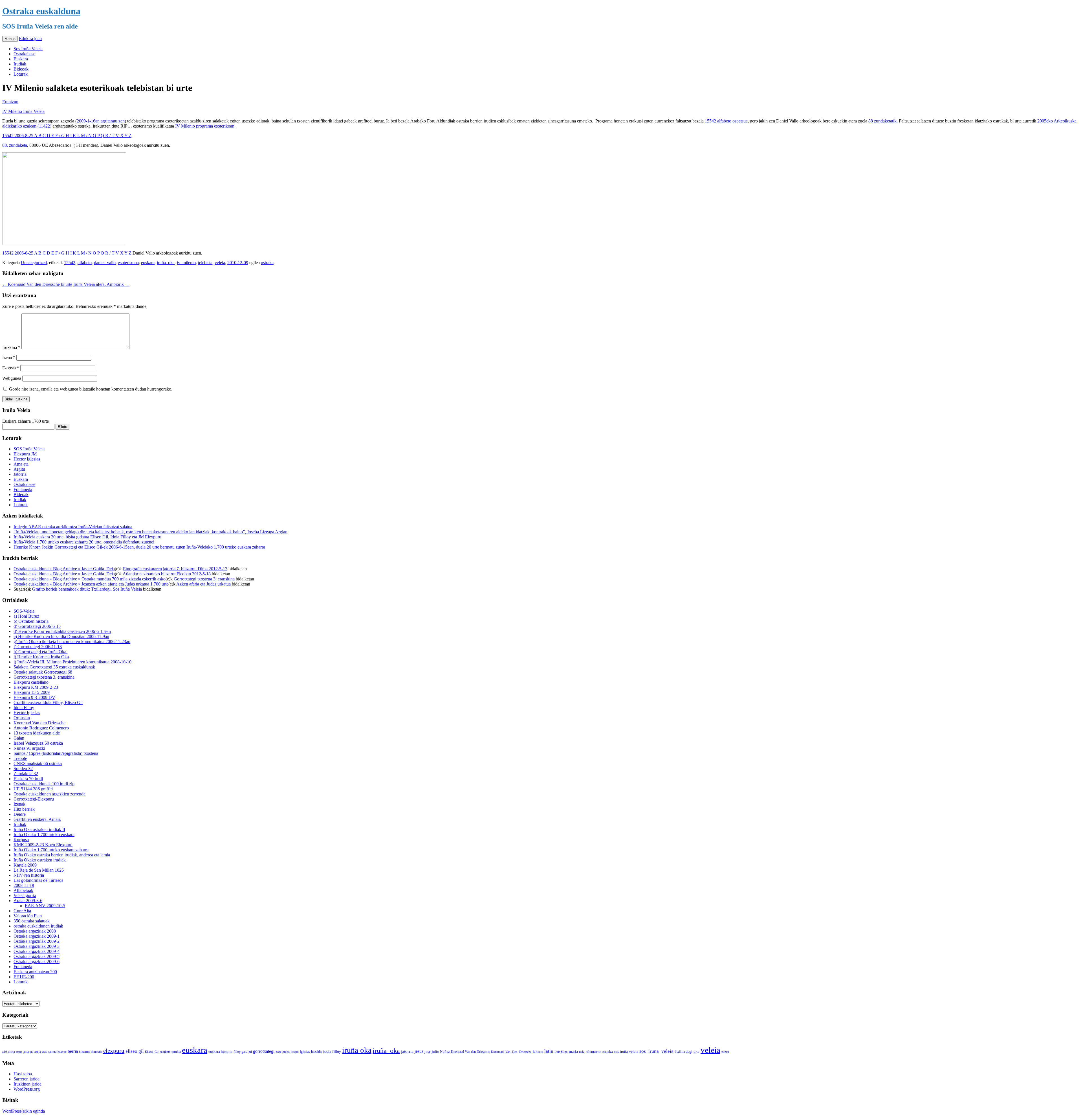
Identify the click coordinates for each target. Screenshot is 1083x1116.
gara (244, 1052)
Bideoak (21, 69)
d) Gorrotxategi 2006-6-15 (37, 626)
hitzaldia (316, 1052)
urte (696, 1052)
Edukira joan (30, 38)
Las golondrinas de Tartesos (38, 880)
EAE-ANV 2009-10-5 (45, 905)
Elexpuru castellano (31, 682)
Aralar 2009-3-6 (28, 900)
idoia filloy (332, 1051)
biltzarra (84, 1051)
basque (62, 1051)
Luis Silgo (561, 1051)
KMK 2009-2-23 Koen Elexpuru (43, 844)
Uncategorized (34, 262)
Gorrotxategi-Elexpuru (34, 799)
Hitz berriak (24, 809)
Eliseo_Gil (152, 1051)
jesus (419, 1051)
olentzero (593, 1051)
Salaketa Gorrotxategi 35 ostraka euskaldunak (54, 667)
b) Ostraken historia (31, 621)
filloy (237, 1052)
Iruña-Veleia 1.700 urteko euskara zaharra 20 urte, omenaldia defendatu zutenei (84, 542)
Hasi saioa (23, 1073)
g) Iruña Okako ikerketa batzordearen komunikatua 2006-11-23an (72, 641)
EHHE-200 (24, 976)
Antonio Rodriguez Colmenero (41, 727)
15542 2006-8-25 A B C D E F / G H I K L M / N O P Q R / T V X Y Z (66, 135)
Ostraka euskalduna (41, 11)
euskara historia (220, 1052)
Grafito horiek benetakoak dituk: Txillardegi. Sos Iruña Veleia (87, 589)
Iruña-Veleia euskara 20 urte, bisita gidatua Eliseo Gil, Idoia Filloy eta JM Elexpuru (87, 536)
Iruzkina (11, 347)
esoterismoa (128, 262)
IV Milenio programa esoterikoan (204, 126)
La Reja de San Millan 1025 (39, 870)
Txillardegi (683, 1051)
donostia (96, 1052)
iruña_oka (166, 262)
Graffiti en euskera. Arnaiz (37, 819)
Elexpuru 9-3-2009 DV (34, 697)
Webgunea (11, 378)
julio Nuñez (441, 1051)
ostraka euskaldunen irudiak (38, 926)
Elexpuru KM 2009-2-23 (36, 687)
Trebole (20, 758)
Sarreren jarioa (26, 1078)
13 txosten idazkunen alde (37, 733)
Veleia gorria (25, 895)
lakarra (538, 1052)
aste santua (49, 1052)
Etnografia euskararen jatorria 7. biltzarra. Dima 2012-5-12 (175, 568)
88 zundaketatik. (883, 121)
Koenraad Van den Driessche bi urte (37, 284)
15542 (69, 262)
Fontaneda (23, 489)
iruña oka (356, 1050)
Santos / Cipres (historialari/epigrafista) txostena (56, 753)
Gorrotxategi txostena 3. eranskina (204, 578)
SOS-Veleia (24, 611)
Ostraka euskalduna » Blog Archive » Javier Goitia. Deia (64, 568)
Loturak (21, 74)
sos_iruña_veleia (656, 1051)
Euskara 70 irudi (28, 778)
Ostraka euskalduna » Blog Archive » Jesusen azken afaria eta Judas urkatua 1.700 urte (91, 584)
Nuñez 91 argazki (29, 748)
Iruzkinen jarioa (27, 1084)
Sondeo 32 (23, 768)
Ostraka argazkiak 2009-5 (37, 956)
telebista (205, 262)
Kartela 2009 (25, 865)
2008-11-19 (24, 885)
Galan (19, 738)
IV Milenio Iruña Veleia (23, 111)
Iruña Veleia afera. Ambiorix (101, 284)
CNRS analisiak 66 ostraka (38, 763)
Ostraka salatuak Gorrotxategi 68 (43, 672)
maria (573, 1051)
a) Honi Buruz (26, 616)
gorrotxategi (263, 1051)
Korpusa (21, 839)
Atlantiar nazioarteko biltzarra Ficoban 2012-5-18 (167, 573)
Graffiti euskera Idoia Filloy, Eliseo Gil (48, 702)
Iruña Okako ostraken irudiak (40, 860)
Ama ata (21, 464)
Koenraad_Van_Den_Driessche (511, 1051)
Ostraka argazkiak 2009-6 (37, 961)
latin (548, 1051)
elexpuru (113, 1050)
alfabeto (85, 262)
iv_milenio (186, 262)
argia (37, 1051)
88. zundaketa (14, 145)
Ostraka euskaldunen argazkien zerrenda (49, 793)
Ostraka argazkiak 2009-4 (37, 951)
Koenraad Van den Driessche (39, 722)
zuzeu (725, 1051)
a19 (4, 1051)
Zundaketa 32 (26, 773)
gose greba (283, 1051)
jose (427, 1051)
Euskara (21, 58)
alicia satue (15, 1051)
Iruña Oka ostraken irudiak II (39, 829)
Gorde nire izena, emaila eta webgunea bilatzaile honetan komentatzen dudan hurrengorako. (90, 389)
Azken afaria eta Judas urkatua (203, 584)
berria (73, 1051)
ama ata (28, 1052)
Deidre (20, 814)
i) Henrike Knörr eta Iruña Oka (41, 656)
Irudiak (20, 64)
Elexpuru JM (25, 453)
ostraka (267, 262)
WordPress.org (27, 1089)
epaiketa (165, 1051)
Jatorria (20, 474)
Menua (10, 39)
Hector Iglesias (27, 459)
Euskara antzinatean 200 (35, 971)
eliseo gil (135, 1051)
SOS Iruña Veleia (29, 448)
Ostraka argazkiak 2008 (35, 931)
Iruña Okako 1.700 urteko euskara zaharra (51, 849)
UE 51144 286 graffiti (33, 788)
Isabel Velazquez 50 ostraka (38, 743)
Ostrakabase (24, 53)
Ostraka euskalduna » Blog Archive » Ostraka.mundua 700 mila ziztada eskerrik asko (90, 578)
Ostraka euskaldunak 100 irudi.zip (44, 783)
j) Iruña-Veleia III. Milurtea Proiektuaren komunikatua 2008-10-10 (72, 661)
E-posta (10, 367)
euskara (148, 262)
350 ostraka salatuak (32, 920)
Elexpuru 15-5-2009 (32, 692)
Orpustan (22, 717)
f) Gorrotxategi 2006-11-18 (38, 646)
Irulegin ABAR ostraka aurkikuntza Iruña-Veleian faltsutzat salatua (73, 526)
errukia (176, 1052)
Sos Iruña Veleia (28, 48)
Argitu (19, 469)
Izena (8, 357)
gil (250, 1051)
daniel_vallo (105, 262)
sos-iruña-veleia (626, 1052)
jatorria (407, 1051)
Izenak (19, 804)
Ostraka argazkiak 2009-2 (37, 941)
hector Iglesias (300, 1052)
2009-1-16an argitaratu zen (101, 121)
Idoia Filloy (24, 707)
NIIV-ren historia (29, 875)
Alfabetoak (23, 890)
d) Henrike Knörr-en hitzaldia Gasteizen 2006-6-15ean (62, 631)
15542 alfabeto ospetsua (726, 121)
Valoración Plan (28, 915)
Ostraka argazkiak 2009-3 (37, 946)
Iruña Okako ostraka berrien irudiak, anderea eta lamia (62, 854)
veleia (220, 262)
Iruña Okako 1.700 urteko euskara (44, 834)
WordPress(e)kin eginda (23, 1111)
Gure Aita (22, 910)
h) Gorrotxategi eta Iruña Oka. (40, 651)
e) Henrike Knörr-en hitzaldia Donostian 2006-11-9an (61, 636)
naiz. (582, 1052)
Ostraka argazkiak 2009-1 (37, 936)
